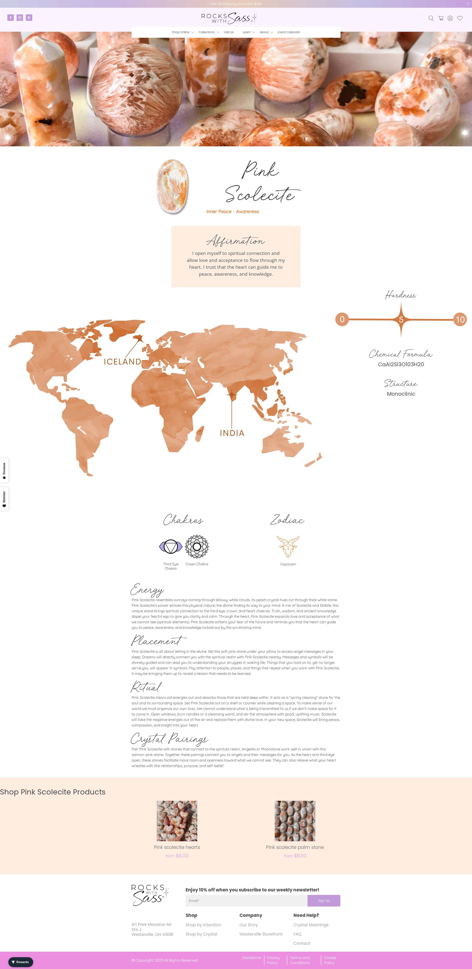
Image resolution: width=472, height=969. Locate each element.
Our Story (249, 925)
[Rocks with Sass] (229, 18)
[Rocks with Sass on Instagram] (21, 20)
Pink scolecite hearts (177, 847)
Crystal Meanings (311, 925)
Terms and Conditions (300, 960)
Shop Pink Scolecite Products (53, 792)
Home (136, 40)
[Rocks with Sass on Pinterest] (29, 20)
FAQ (297, 934)
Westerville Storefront (261, 934)
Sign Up (324, 900)
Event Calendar (289, 32)
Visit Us (229, 32)
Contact (302, 943)
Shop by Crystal (201, 934)
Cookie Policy (330, 960)
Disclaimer (251, 957)
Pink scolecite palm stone (295, 847)
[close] (468, 4)
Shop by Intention (203, 925)
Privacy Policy (273, 960)
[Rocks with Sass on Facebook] (12, 20)
